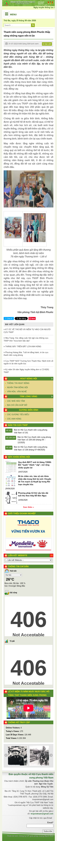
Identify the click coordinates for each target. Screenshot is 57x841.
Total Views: (11, 738)
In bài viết (47, 44)
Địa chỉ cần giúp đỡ (17, 405)
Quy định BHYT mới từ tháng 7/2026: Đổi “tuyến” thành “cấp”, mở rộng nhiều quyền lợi (34, 465)
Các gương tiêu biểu (18, 414)
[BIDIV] (28, 540)
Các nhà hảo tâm (16, 401)
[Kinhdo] (28, 529)
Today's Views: (13, 731)
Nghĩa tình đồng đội (17, 387)
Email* (50, 822)
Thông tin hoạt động (18, 383)
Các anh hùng (14, 419)
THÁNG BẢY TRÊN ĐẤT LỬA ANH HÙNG (23, 346)
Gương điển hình (28, 410)
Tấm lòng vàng (28, 396)
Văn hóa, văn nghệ (17, 391)
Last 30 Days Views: (15, 735)
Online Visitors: (13, 728)
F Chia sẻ (8, 318)
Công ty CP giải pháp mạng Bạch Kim (36, 836)
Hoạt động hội (28, 378)
